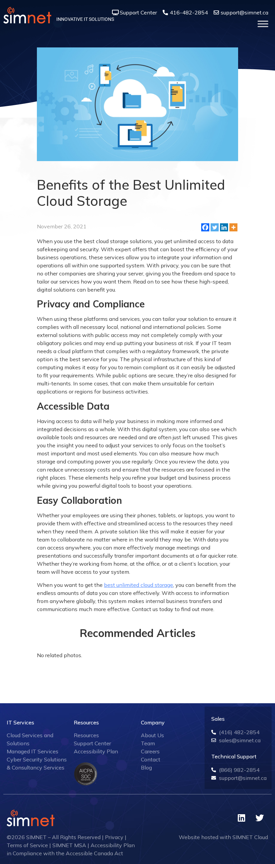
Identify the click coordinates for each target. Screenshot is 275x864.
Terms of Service (27, 845)
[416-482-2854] (165, 12)
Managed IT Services (32, 751)
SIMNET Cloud (250, 837)
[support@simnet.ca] (216, 12)
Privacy (114, 837)
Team (148, 743)
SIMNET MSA (69, 845)
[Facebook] (205, 227)
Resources (86, 735)
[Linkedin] (224, 227)
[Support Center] (115, 12)
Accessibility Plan (96, 751)
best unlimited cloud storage (138, 584)
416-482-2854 (189, 12)
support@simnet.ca (244, 12)
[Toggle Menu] (263, 24)
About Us (152, 735)
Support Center (138, 12)
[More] (233, 227)
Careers (150, 751)
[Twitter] (215, 227)
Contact (150, 759)
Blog (146, 767)
